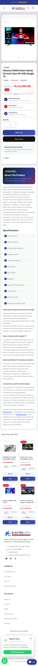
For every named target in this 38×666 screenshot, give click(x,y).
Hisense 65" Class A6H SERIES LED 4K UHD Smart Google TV (27, 458)
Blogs (6, 609)
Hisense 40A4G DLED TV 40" (9, 501)
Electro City (7, 412)
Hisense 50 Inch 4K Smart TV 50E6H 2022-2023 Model (27, 501)
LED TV (6, 581)
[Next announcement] (34, 2)
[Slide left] (14, 57)
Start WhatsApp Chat (17, 652)
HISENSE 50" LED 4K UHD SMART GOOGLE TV (9, 458)
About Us (7, 599)
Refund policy (9, 658)
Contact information (20, 661)
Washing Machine (10, 586)
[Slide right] (23, 57)
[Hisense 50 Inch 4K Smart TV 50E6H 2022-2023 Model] (27, 490)
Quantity (6, 120)
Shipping (16, 94)
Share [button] (7, 158)
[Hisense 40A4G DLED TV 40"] (10, 490)
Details (10, 474)
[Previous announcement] (4, 2)
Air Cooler (7, 576)
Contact (7, 604)
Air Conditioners (9, 572)
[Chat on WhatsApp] (4, 661)
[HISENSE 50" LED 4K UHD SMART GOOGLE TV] (10, 447)
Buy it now (19, 139)
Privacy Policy (8, 614)
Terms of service (19, 658)
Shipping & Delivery (10, 618)
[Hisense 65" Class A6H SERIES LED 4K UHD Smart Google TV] (27, 447)
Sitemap (7, 623)
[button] (4, 8)
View (10, 479)
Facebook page (21, 414)
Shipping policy (30, 658)
